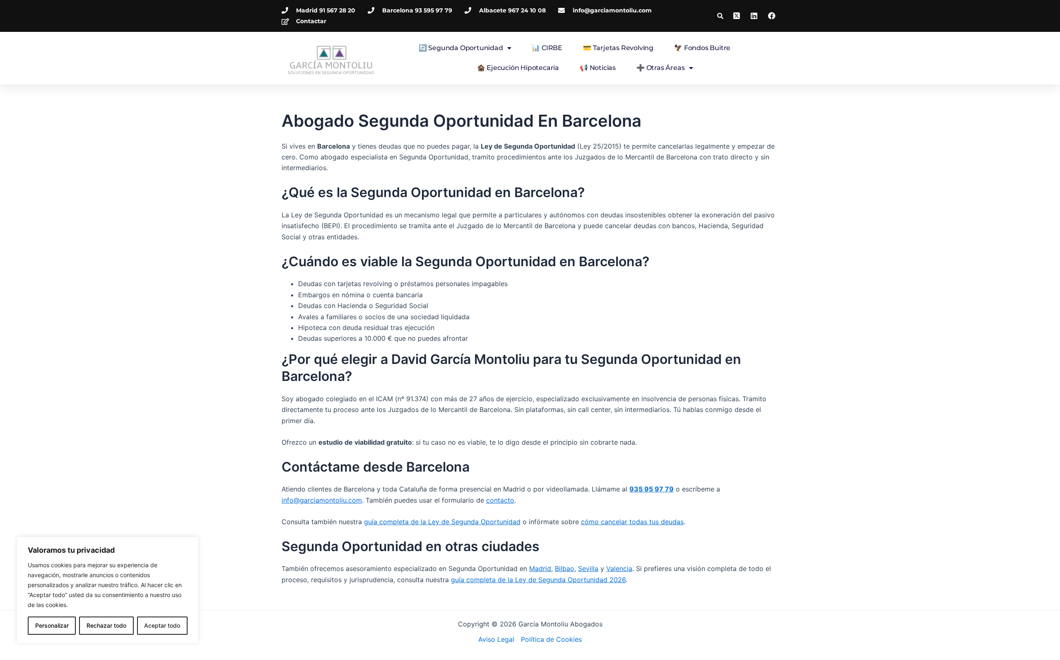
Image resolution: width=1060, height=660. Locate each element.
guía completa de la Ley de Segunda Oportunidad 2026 (538, 580)
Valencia (619, 568)
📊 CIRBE (547, 48)
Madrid (540, 568)
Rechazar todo (106, 625)
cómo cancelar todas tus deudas (632, 522)
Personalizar (52, 625)
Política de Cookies (551, 639)
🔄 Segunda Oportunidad (461, 48)
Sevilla (588, 568)
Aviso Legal (496, 639)
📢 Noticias (598, 68)
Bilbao (564, 568)
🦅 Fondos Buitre (702, 48)
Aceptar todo (162, 625)
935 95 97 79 (651, 489)
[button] (720, 16)
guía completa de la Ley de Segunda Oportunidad (442, 522)
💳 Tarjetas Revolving (618, 48)
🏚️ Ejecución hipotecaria (518, 68)
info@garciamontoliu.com (322, 500)
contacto (500, 500)
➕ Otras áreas (660, 68)
